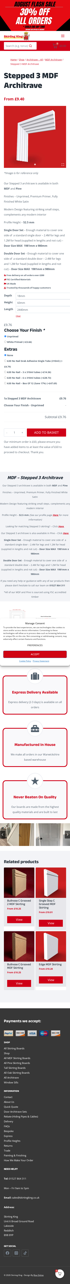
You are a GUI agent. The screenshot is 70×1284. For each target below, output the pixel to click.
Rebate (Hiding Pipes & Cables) (21, 1116)
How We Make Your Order (18, 1160)
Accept (35, 654)
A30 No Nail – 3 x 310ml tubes (29, 372)
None (10, 355)
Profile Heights (12, 1140)
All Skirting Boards (14, 1048)
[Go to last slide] (2, 834)
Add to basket (46, 432)
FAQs (7, 1126)
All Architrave (11, 1077)
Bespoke (9, 1131)
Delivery (8, 1121)
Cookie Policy (25, 661)
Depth (8, 295)
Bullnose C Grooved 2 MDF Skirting (19, 902)
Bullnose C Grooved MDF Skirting (19, 966)
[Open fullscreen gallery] (63, 164)
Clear (18, 315)
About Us (9, 1101)
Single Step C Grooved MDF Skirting (47, 904)
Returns (8, 1145)
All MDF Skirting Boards (17, 1058)
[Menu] (62, 36)
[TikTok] (25, 1253)
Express (8, 1136)
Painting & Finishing (15, 1155)
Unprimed (12, 336)
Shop (7, 1053)
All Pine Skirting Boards (17, 1063)
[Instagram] (16, 1253)
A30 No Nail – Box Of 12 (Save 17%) (32, 383)
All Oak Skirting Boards (17, 1072)
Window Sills (11, 1082)
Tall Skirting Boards (15, 1067)
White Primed (19, 342)
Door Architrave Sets (15, 1111)
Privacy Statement (41, 661)
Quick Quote (11, 1106)
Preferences (35, 645)
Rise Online (39, 1275)
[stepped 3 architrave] (35, 137)
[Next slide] (67, 834)
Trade (7, 1150)
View (19, 920)
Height (8, 302)
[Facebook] (7, 1253)
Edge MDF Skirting (50, 965)
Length (8, 309)
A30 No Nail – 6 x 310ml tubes (29, 377)
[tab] (35, 164)
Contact (8, 1097)
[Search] (30, 45)
